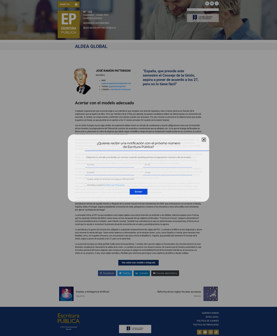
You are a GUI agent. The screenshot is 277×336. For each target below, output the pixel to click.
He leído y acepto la (106, 185)
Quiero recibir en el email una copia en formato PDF (110, 179)
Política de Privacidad (115, 185)
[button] (204, 139)
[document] (138, 168)
